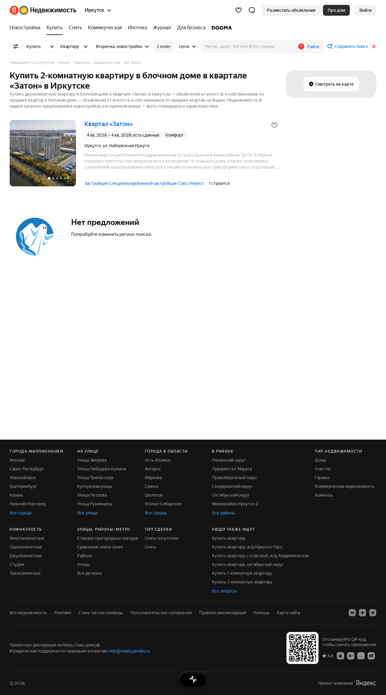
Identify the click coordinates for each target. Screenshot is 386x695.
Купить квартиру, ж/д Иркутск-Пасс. (247, 547)
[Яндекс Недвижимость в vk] (352, 612)
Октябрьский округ (231, 495)
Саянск (151, 486)
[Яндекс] (365, 683)
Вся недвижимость (28, 612)
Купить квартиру (228, 538)
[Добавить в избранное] (274, 125)
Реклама (62, 612)
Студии (17, 564)
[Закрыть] (374, 46)
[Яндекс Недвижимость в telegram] (372, 612)
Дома (320, 460)
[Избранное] (238, 10)
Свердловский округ (232, 486)
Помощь (261, 612)
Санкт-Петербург (27, 468)
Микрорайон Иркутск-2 (235, 503)
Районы (84, 555)
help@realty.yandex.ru (129, 651)
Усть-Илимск (157, 460)
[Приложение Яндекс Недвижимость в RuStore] (371, 655)
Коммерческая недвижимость (345, 486)
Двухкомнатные (26, 555)
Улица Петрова (92, 495)
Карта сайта (288, 612)
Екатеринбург (23, 486)
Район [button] (313, 46)
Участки (323, 468)
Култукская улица (94, 486)
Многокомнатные (27, 538)
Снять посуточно (161, 538)
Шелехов (154, 495)
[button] (251, 10)
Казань (16, 495)
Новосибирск (23, 477)
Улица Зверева (91, 460)
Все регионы (89, 573)
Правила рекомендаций (222, 612)
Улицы (83, 564)
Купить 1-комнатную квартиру (242, 573)
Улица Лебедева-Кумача (101, 468)
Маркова (153, 477)
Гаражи (322, 477)
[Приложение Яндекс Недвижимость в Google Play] (350, 655)
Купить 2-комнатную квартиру (242, 582)
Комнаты (324, 495)
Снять (150, 547)
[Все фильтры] (16, 46)
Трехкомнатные (25, 573)
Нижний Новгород (28, 503)
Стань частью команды (100, 612)
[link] (365, 10)
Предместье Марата (232, 468)
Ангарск (153, 468)
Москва (17, 460)
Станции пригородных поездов (107, 538)
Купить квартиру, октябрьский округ (248, 564)
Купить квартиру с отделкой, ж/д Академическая (260, 555)
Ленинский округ (229, 460)
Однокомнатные (26, 547)
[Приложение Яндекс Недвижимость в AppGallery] (361, 655)
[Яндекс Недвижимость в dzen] (362, 612)
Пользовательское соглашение (161, 612)
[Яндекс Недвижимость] (43, 10)
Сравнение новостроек (100, 547)
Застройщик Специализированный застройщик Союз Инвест (144, 183)
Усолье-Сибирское (163, 503)
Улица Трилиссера (95, 477)
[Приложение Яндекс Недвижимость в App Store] (340, 655)
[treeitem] (26, 28)
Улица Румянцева (94, 503)
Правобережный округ (234, 477)
